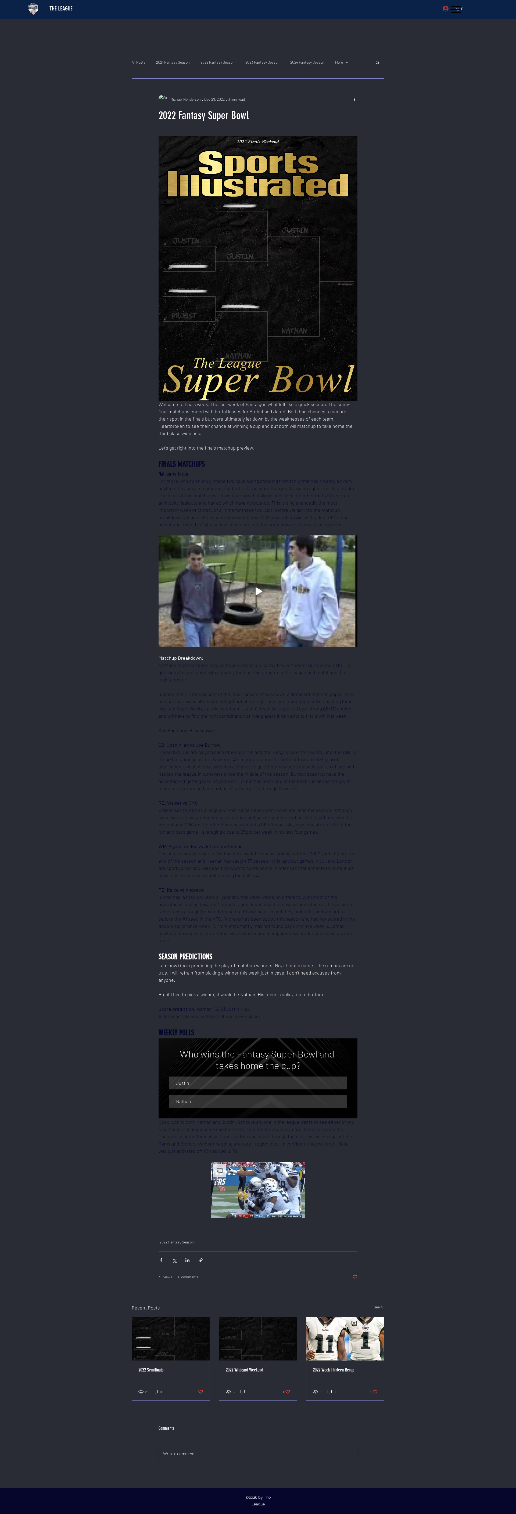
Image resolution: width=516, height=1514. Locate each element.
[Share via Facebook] (161, 1260)
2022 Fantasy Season (217, 62)
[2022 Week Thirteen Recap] (345, 1338)
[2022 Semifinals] (171, 1338)
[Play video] (258, 591)
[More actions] (354, 99)
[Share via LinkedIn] (187, 1260)
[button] (377, 62)
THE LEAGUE (61, 8)
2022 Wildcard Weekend (244, 1370)
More (339, 62)
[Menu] (456, 10)
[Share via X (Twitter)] (174, 1260)
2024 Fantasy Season (307, 62)
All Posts (138, 62)
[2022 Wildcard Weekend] (258, 1338)
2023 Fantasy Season (262, 62)
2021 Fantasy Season (173, 62)
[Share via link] (200, 1260)
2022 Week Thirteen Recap (333, 1370)
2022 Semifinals (150, 1370)
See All (379, 1307)
